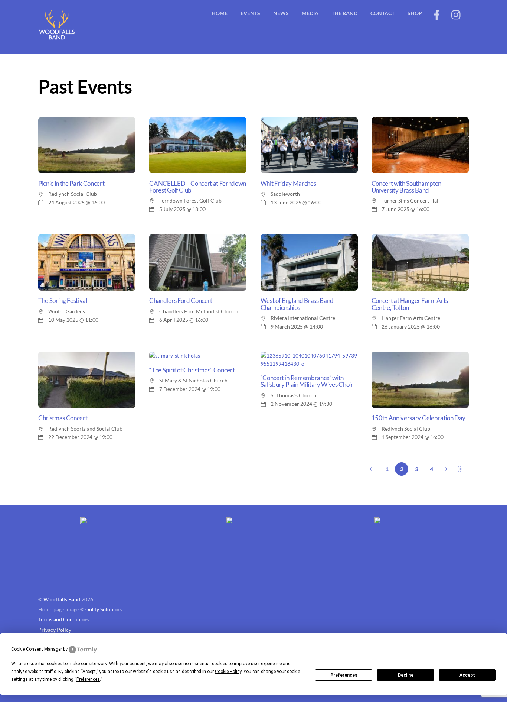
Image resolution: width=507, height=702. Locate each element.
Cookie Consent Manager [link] (36, 649)
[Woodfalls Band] (56, 39)
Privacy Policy (54, 630)
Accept (467, 675)
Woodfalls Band (61, 599)
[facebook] (437, 13)
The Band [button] (344, 13)
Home (220, 13)
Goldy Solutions (103, 609)
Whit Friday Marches (288, 183)
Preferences (343, 675)
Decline (405, 675)
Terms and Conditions (63, 619)
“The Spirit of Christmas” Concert (192, 370)
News (281, 13)
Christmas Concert (62, 418)
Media (310, 13)
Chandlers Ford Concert (180, 300)
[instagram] (456, 13)
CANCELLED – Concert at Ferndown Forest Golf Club (197, 187)
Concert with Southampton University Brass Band (406, 187)
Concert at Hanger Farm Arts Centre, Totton (410, 304)
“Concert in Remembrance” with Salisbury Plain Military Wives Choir (307, 381)
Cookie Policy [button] (228, 671)
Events (250, 13)
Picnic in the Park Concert (71, 183)
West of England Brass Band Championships (297, 304)
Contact (382, 13)
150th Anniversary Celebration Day (418, 418)
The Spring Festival (62, 300)
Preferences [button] (88, 679)
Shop (415, 13)
